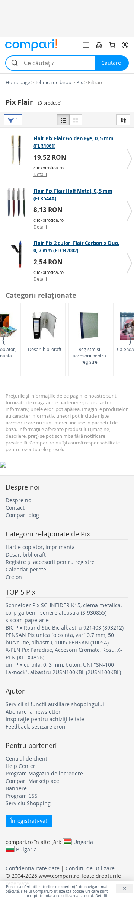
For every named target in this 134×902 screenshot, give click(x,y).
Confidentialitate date (33, 868)
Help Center (20, 765)
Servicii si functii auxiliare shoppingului (55, 704)
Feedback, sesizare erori (36, 726)
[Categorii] (86, 45)
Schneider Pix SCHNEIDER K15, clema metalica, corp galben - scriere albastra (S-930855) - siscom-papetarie (64, 613)
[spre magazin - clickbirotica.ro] (18, 150)
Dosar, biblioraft (44, 349)
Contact (15, 507)
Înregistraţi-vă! (28, 820)
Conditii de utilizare (90, 868)
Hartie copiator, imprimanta (40, 547)
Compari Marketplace (32, 780)
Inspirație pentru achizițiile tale (45, 719)
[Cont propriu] (125, 45)
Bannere (16, 788)
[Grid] (75, 119)
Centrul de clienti (27, 758)
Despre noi (19, 500)
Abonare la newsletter (33, 711)
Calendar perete (26, 569)
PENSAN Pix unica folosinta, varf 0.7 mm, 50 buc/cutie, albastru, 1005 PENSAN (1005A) (60, 638)
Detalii (40, 174)
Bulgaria (26, 849)
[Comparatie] (99, 45)
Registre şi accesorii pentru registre (89, 355)
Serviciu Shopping (28, 803)
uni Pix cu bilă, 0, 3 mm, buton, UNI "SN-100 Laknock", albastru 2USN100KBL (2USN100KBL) (63, 668)
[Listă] (63, 119)
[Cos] (112, 45)
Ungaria (83, 841)
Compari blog (22, 515)
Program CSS (22, 795)
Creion (14, 576)
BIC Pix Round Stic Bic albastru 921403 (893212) (65, 627)
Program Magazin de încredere (44, 773)
